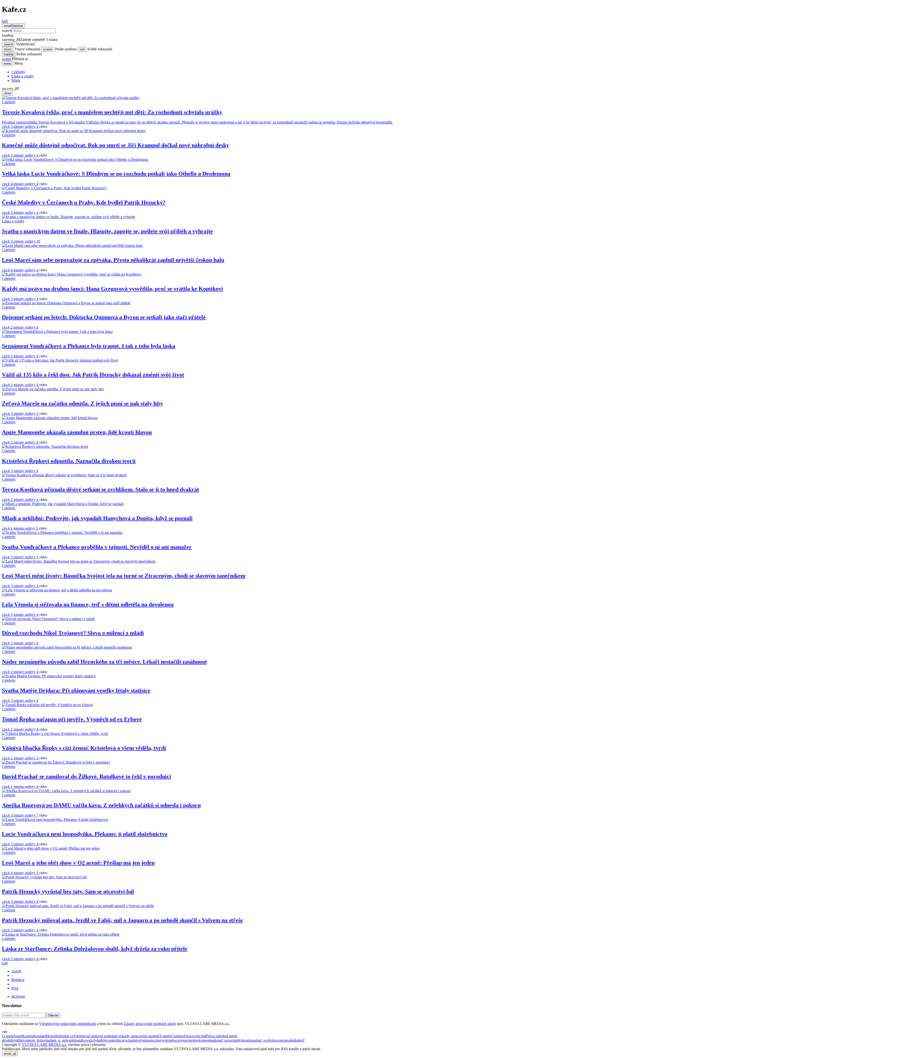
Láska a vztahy (22, 76)
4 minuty (13, 184)
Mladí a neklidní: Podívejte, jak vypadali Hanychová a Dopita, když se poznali (97, 518)
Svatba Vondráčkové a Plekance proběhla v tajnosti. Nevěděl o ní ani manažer (97, 547)
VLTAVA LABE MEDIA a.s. (44, 1045)
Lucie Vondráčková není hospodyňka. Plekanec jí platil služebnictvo (84, 834)
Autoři (16, 971)
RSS (14, 988)
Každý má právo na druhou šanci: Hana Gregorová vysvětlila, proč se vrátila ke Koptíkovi (112, 289)
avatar (7, 59)
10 (32, 241)
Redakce (17, 980)
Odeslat (53, 1015)
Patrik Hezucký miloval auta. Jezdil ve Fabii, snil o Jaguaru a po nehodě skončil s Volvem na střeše (122, 920)
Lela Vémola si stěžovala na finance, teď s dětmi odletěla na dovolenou (88, 604)
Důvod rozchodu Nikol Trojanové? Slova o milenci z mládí (73, 633)
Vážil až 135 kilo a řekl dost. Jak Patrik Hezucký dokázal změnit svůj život (93, 375)
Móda (15, 80)
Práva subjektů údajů (221, 1036)
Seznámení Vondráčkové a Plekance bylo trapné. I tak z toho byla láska (88, 346)
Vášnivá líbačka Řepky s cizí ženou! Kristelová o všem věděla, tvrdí (84, 748)
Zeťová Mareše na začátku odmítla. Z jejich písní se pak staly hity (82, 403)
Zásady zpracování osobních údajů (150, 1024)
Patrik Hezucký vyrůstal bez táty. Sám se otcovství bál (68, 891)
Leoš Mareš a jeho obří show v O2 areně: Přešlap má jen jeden (78, 863)
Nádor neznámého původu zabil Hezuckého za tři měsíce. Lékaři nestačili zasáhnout (104, 662)
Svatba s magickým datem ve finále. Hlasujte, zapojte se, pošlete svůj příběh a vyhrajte (107, 231)
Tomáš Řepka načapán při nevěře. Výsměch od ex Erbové (72, 719)
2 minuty (13, 327)
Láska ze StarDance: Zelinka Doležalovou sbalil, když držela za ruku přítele (94, 949)
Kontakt (39, 1036)
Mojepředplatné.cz (59, 1036)
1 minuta (13, 528)
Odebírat (13, 26)
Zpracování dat (194, 1036)
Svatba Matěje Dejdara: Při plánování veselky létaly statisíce (76, 690)
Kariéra (27, 1036)
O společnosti (12, 1036)
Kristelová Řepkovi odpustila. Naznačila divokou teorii (69, 461)
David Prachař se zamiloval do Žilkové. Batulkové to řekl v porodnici (86, 776)
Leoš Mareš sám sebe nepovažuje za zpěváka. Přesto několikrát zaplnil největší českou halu (113, 260)
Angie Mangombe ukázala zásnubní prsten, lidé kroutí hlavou (77, 432)
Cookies (177, 1036)
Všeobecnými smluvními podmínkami (67, 1024)
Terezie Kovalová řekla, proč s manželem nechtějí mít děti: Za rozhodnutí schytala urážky (112, 112)
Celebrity (18, 72)
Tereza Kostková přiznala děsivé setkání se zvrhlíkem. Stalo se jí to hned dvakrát (100, 489)
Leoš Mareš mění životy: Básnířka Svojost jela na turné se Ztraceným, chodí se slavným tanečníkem (123, 576)
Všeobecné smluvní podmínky (96, 1036)
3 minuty (13, 126)
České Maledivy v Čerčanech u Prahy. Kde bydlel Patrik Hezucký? (84, 202)
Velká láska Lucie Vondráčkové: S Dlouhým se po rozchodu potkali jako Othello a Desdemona (116, 174)
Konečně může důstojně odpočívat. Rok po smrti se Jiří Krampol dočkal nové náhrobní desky (115, 145)
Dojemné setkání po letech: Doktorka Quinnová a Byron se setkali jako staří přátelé (104, 317)
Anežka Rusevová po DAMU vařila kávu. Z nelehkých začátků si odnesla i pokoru (101, 805)
